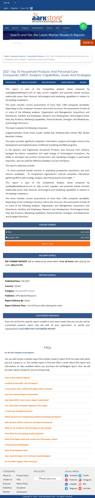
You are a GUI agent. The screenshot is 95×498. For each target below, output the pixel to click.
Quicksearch (22, 492)
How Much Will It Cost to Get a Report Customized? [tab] (27, 400)
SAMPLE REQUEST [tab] (68, 82)
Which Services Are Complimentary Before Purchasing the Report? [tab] (33, 417)
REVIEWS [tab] (83, 82)
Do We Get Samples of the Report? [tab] (19, 352)
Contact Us (66, 28)
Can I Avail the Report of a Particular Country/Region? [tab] (28, 456)
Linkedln (72, 484)
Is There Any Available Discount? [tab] (19, 411)
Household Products (35, 56)
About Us (15, 28)
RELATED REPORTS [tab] (49, 82)
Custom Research (37, 28)
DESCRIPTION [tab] (11, 82)
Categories (25, 28)
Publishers (7, 487)
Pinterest (72, 479)
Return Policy (22, 483)
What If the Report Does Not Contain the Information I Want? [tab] (31, 439)
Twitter (85, 475)
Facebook (73, 475)
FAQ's (57, 28)
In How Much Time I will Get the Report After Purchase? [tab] (29, 389)
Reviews (6, 492)
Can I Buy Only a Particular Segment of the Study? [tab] (26, 405)
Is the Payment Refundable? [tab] (17, 445)
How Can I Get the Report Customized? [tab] (21, 394)
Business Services (18, 56)
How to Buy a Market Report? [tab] (17, 377)
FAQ (18, 479)
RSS (84, 484)
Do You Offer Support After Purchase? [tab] (21, 461)
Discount (49, 28)
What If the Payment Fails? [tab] (16, 450)
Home (7, 28)
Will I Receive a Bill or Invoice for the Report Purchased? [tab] (29, 422)
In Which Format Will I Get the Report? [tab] (21, 383)
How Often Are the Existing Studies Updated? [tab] (24, 433)
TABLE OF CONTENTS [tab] (29, 82)
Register (14, 8)
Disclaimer (21, 487)
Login (6, 8)
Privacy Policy (22, 475)
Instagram (87, 479)
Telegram (72, 488)
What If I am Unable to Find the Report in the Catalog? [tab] (28, 428)
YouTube (86, 488)
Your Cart (25, 8)
